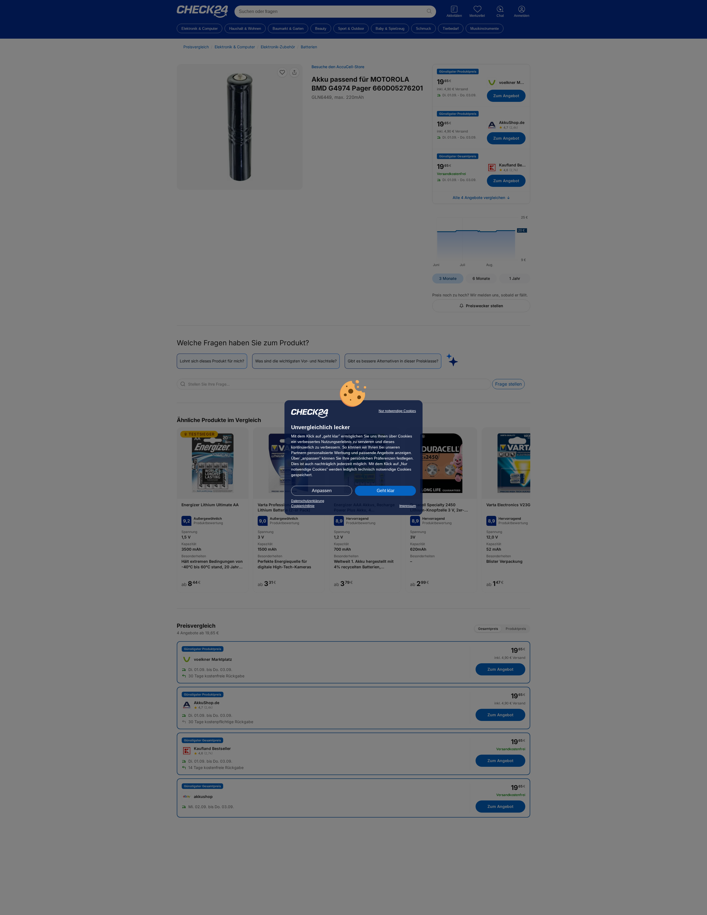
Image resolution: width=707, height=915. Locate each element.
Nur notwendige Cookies (397, 411)
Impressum (407, 506)
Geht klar (385, 490)
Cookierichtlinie (303, 506)
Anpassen (322, 490)
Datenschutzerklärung (307, 501)
